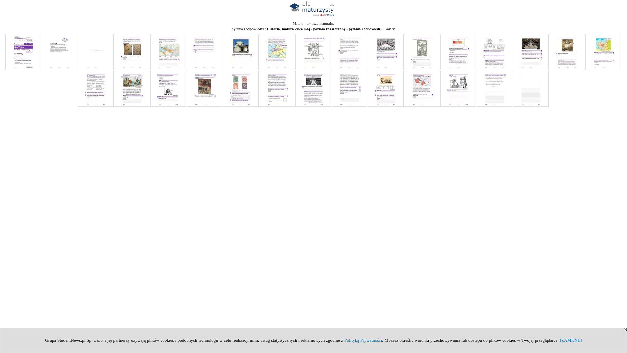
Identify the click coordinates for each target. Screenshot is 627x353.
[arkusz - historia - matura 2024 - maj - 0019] (132, 88)
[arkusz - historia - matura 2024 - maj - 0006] (204, 52)
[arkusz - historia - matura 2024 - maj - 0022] (240, 88)
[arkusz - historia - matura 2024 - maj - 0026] (385, 88)
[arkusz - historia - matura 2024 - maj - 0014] (494, 52)
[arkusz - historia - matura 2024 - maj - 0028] (458, 88)
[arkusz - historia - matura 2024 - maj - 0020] (168, 88)
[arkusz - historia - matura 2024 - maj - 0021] (204, 88)
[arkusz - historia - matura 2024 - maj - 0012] (422, 52)
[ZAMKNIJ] (571, 340)
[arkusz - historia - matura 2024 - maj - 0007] (240, 52)
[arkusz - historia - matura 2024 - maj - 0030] (530, 88)
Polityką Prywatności (363, 340)
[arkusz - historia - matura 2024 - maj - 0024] (313, 88)
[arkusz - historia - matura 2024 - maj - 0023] (277, 88)
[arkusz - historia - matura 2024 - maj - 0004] (132, 52)
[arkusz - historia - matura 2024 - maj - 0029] (494, 88)
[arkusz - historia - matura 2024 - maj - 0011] (385, 52)
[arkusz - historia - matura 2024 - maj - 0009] (313, 52)
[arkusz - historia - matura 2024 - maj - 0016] (567, 52)
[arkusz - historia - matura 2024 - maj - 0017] (603, 52)
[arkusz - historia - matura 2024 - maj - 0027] (422, 88)
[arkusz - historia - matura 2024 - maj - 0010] (349, 52)
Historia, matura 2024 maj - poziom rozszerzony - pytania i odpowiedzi (324, 29)
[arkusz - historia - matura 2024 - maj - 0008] (277, 52)
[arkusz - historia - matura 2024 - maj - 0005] (168, 52)
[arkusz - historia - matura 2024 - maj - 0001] (23, 52)
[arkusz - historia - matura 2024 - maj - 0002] (59, 52)
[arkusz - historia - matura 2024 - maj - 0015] (530, 52)
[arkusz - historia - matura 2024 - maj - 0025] (349, 88)
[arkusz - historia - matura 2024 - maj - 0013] (458, 52)
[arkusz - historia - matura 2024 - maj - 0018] (95, 88)
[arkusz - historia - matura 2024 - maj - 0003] (95, 52)
